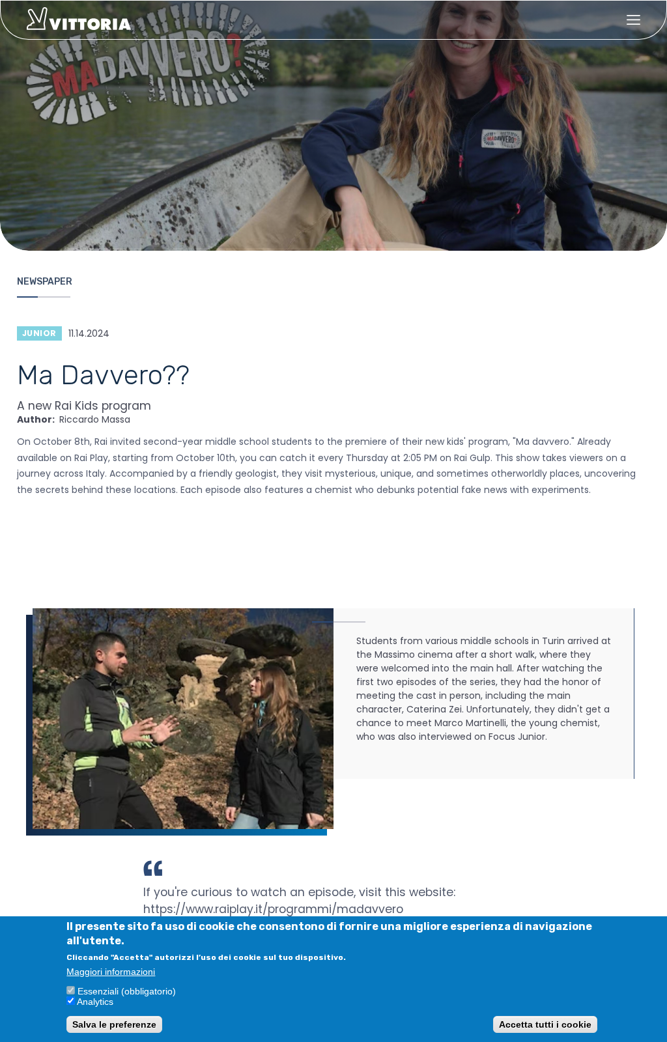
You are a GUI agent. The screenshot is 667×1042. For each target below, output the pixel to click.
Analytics (95, 1001)
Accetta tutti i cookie (545, 1024)
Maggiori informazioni (110, 971)
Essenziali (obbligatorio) (127, 991)
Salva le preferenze (114, 1024)
